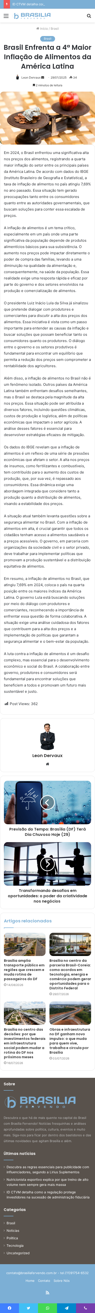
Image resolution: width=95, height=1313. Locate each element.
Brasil (55, 28)
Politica (12, 1238)
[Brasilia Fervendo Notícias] (31, 15)
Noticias (13, 1231)
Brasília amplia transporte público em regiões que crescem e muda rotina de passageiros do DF (24, 969)
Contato (44, 1281)
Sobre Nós (62, 1281)
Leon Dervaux (30, 77)
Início (43, 28)
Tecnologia (15, 1245)
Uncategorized (18, 1253)
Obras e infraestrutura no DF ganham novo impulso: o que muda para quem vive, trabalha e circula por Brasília (69, 1041)
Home (30, 1281)
